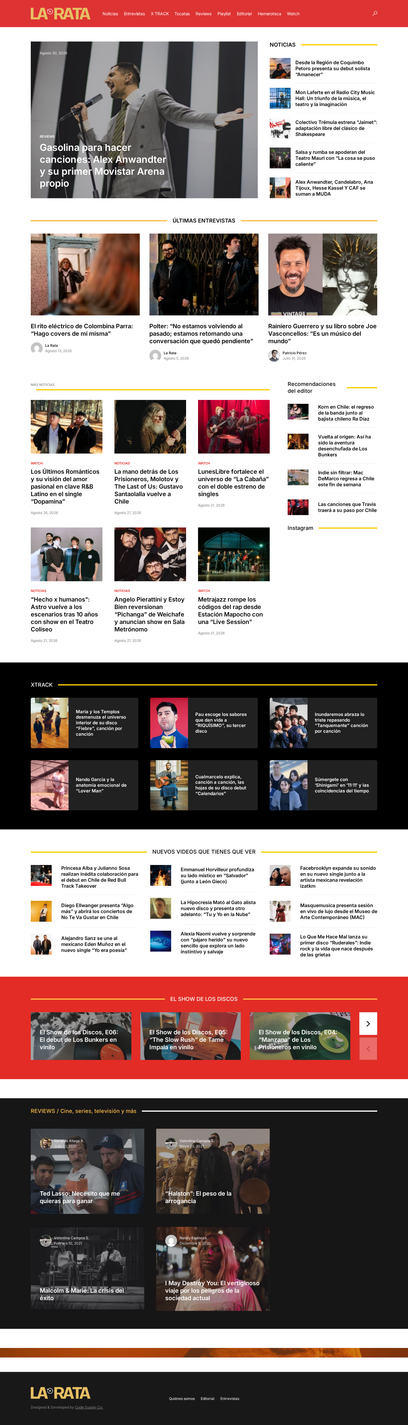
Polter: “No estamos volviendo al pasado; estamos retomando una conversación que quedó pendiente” (201, 334)
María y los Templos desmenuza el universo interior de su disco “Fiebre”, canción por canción (101, 723)
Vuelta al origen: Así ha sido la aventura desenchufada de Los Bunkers (344, 446)
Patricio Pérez (295, 353)
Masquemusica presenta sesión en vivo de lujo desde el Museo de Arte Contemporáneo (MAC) (338, 911)
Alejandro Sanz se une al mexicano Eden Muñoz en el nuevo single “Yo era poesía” (94, 944)
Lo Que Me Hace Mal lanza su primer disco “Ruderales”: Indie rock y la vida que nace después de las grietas (336, 946)
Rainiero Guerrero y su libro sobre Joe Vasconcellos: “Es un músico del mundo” (322, 334)
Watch (37, 463)
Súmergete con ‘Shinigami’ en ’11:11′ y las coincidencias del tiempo (342, 785)
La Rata (51, 345)
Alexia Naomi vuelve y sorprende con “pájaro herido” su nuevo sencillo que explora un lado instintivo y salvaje (218, 943)
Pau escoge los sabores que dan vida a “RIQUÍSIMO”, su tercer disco (221, 723)
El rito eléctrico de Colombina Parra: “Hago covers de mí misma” (82, 330)
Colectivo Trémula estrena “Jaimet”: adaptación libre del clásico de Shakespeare (336, 128)
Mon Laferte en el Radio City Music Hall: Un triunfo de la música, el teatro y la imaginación (335, 98)
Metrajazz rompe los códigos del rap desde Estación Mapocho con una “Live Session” (230, 610)
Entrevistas (229, 1398)
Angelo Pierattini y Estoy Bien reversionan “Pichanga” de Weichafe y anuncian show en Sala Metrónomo (149, 614)
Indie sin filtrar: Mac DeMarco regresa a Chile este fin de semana (346, 478)
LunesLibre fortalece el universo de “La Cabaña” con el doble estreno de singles (233, 483)
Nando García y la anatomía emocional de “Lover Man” (101, 785)
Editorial (207, 1398)
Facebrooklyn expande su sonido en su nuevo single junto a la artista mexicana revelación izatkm (338, 877)
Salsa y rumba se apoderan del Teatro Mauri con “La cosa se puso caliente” (335, 158)
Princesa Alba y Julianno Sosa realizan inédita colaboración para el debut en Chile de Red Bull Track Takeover (99, 877)
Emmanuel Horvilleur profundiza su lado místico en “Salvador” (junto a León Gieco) (217, 875)
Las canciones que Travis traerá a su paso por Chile (347, 507)
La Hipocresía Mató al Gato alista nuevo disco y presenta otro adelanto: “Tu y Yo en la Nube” (218, 908)
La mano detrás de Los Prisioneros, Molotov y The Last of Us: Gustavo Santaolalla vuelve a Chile (148, 486)
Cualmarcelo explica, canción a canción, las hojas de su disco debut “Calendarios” (220, 785)
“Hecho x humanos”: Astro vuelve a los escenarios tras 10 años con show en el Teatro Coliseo (64, 614)
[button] (374, 13)
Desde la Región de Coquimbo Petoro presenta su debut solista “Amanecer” (332, 68)
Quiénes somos (182, 1398)
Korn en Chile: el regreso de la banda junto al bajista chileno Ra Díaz (346, 413)
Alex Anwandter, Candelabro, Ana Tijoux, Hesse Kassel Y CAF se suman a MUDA (334, 188)
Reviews (47, 136)
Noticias (122, 463)
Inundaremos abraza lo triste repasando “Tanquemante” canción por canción (341, 723)
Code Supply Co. (89, 1407)
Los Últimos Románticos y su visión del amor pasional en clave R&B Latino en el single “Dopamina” (65, 486)
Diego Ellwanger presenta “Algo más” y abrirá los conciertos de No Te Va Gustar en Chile (97, 911)
